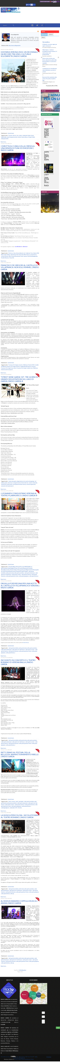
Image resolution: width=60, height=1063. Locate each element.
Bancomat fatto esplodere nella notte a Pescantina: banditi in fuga (49, 79)
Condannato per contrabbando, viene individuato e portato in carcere (49, 70)
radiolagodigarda (5, 807)
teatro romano (11, 801)
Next (23, 970)
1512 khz (19, 807)
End (25, 970)
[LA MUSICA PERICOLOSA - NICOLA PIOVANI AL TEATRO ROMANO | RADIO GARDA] (13, 833)
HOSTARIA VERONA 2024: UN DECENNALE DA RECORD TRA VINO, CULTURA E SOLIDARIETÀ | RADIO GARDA (19, 54)
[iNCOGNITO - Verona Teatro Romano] (13, 680)
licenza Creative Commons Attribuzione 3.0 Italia (24, 1059)
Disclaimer (48, 1057)
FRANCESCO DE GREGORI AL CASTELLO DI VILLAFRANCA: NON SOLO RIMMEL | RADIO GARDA (20, 267)
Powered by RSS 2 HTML (52, 85)
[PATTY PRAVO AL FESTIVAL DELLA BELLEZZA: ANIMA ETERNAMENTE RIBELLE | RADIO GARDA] (13, 772)
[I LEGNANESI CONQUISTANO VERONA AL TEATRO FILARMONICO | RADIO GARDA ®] (13, 510)
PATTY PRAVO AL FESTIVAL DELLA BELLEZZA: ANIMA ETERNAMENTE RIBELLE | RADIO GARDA (20, 754)
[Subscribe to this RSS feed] (38, 31)
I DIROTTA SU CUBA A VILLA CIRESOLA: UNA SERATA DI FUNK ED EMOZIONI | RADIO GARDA (18, 148)
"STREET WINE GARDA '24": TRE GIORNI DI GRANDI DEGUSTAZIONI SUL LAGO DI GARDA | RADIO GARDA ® (19, 379)
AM (16, 807)
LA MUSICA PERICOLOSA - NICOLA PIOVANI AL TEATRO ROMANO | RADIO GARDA (20, 816)
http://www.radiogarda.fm (14, 45)
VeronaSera (46, 42)
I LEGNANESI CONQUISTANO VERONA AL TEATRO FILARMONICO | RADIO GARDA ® (19, 494)
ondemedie (12, 807)
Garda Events (11, 133)
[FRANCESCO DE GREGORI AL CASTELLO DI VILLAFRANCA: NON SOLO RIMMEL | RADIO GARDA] (13, 285)
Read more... (3, 141)
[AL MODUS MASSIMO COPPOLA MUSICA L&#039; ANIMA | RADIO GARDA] (13, 919)
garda (17, 801)
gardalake (21, 801)
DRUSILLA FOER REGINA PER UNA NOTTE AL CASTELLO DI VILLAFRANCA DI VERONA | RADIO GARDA (20, 585)
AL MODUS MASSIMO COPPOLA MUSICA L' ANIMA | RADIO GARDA (19, 902)
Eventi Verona (26, 642)
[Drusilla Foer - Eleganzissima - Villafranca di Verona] (13, 611)
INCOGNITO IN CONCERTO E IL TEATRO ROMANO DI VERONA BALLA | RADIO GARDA (18, 662)
